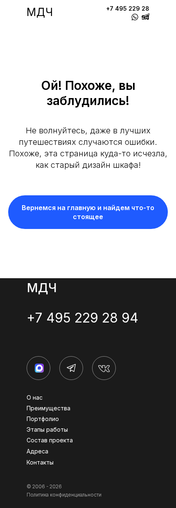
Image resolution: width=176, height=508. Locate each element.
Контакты (40, 462)
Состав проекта (50, 440)
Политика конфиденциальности (64, 495)
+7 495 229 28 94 (82, 318)
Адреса (37, 451)
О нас (35, 397)
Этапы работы (47, 429)
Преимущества (48, 408)
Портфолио (43, 418)
